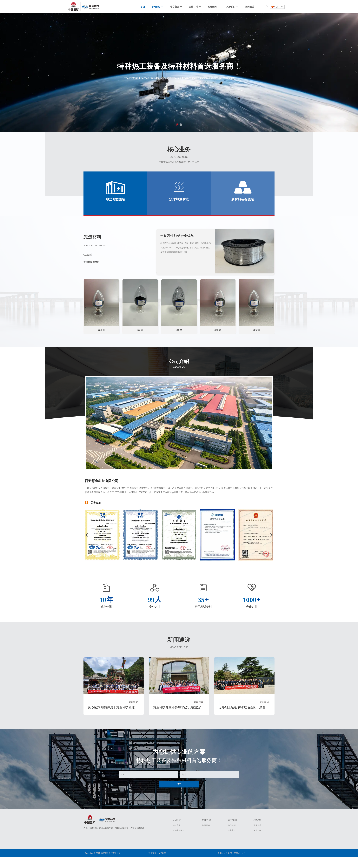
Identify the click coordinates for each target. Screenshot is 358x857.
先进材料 (193, 6)
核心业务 (175, 6)
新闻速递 (249, 6)
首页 (143, 6)
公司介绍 (156, 6)
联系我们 (258, 820)
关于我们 (231, 6)
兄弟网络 (162, 853)
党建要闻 (212, 6)
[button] (177, 124)
